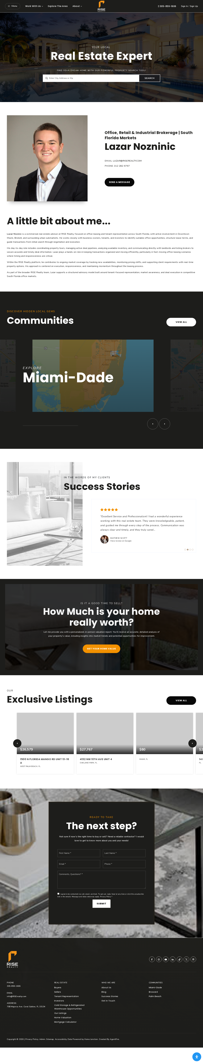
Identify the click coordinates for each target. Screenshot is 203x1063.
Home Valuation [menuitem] (62, 1017)
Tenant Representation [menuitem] (66, 996)
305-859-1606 (167, 6)
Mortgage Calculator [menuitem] (65, 1022)
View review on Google (121, 541)
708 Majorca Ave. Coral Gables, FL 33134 (26, 1006)
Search (150, 78)
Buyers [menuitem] (57, 987)
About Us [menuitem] (106, 987)
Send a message (119, 182)
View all (181, 322)
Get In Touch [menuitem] (108, 1000)
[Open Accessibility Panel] (197, 1057)
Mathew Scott (118, 538)
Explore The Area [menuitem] (58, 6)
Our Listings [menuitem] (60, 1013)
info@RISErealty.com (16, 996)
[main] (101, 475)
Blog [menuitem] (104, 992)
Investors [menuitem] (59, 1000)
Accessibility (61, 1039)
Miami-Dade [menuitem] (155, 987)
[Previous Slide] (152, 423)
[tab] (185, 549)
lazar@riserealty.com (127, 160)
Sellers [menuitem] (57, 992)
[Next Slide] (164, 423)
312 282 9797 (122, 165)
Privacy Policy (105, 897)
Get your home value (101, 648)
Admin (42, 1039)
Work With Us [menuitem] (33, 6)
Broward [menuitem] (153, 992)
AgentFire (114, 1039)
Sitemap (50, 1039)
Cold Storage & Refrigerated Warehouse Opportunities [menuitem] (69, 1007)
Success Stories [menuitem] (110, 996)
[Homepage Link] (101, 6)
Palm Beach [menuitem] (155, 996)
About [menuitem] (76, 6)
